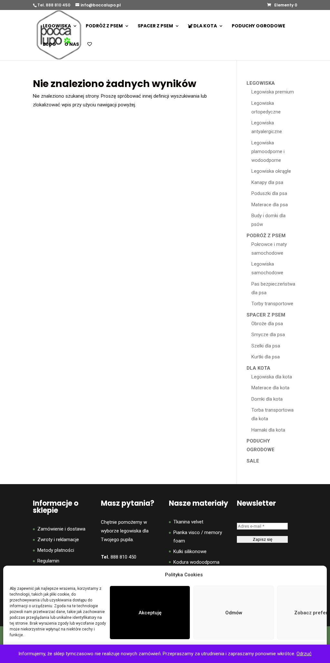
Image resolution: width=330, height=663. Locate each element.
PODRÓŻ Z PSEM (104, 26)
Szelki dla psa (265, 346)
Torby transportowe (272, 304)
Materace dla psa (269, 205)
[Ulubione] (89, 51)
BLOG (49, 44)
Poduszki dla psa (269, 193)
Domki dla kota (267, 399)
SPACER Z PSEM (155, 26)
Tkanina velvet (188, 522)
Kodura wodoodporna (196, 562)
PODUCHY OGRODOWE (258, 26)
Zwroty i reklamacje (58, 539)
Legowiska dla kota (271, 377)
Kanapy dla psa (267, 182)
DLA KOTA (204, 26)
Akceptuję (150, 613)
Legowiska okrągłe (271, 171)
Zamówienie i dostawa (61, 529)
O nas (71, 44)
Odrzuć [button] (304, 654)
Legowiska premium (272, 92)
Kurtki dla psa (265, 357)
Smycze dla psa (268, 334)
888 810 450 (123, 557)
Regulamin (48, 561)
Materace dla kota (270, 388)
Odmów (233, 613)
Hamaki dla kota (268, 430)
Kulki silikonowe (190, 551)
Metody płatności (55, 550)
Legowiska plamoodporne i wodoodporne (268, 151)
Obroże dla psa (267, 324)
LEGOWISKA (57, 26)
